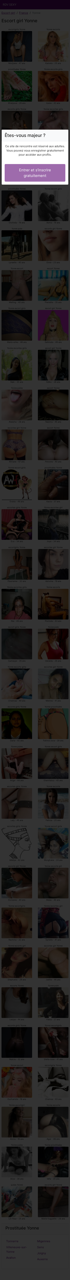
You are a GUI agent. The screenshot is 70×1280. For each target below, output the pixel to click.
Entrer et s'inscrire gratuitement (35, 173)
